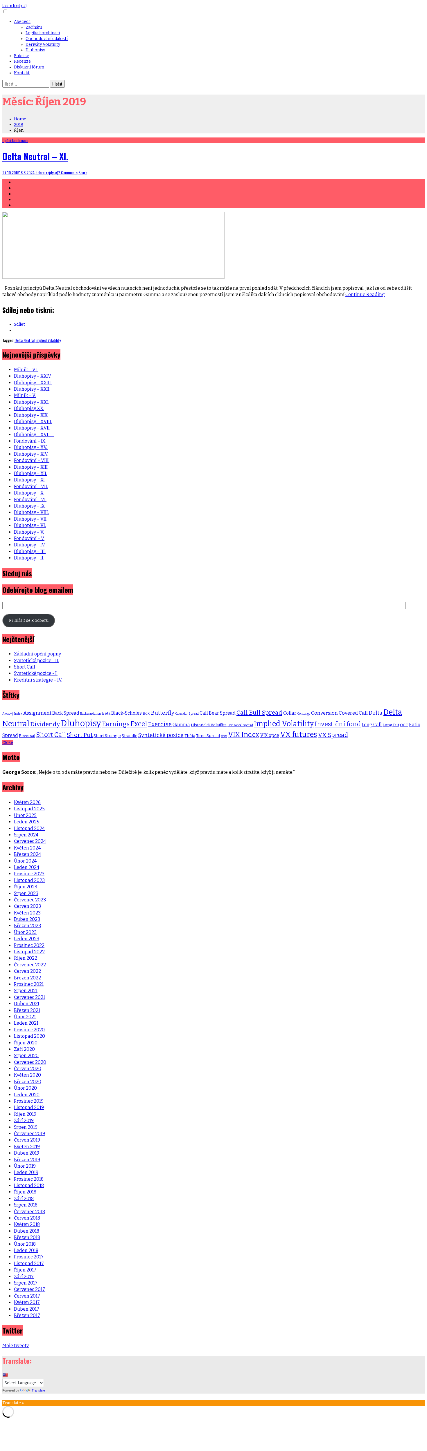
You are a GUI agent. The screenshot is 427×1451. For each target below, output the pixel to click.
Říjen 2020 (25, 1043)
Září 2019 (24, 1120)
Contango (303, 713)
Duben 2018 (26, 1231)
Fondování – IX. (30, 441)
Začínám (34, 27)
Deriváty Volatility (43, 44)
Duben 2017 (26, 1309)
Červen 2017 (27, 1296)
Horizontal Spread (240, 725)
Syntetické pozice (161, 735)
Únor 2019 (25, 1166)
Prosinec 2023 (29, 873)
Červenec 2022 (30, 965)
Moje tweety (15, 1345)
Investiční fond (338, 724)
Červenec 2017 (29, 1289)
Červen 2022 (27, 971)
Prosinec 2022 (29, 945)
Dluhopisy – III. (30, 551)
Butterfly (162, 712)
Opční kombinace (15, 140)
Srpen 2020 (26, 1055)
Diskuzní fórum (29, 67)
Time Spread (208, 735)
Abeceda (22, 21)
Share (82, 172)
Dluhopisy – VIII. (31, 512)
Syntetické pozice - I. (36, 673)
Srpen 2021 (25, 990)
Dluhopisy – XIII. (31, 467)
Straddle (129, 735)
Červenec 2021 (29, 997)
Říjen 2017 (25, 1270)
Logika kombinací (43, 32)
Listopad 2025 (29, 808)
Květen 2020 (27, 1075)
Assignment (37, 713)
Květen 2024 (27, 848)
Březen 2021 (27, 1010)
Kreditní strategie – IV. (38, 680)
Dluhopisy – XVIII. (33, 421)
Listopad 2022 (29, 951)
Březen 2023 (27, 925)
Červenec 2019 (29, 1133)
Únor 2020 (25, 1088)
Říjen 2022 (25, 958)
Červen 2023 (27, 906)
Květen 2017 (27, 1302)
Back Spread (65, 713)
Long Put (391, 724)
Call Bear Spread (218, 713)
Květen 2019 (27, 1146)
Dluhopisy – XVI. (34, 434)
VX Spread (333, 735)
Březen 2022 (27, 978)
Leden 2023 (26, 938)
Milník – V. (25, 395)
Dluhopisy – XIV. (33, 454)
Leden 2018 (26, 1250)
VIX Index (243, 735)
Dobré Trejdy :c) (14, 5)
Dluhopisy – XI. (30, 480)
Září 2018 (24, 1198)
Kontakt (22, 72)
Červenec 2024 (30, 841)
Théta (189, 735)
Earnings (116, 724)
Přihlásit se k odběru (29, 620)
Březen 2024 (27, 854)
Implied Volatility (48, 340)
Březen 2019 (27, 1159)
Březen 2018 (27, 1237)
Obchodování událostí (47, 38)
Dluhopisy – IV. (29, 545)
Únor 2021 (25, 1016)
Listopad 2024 (29, 828)
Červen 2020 (27, 1068)
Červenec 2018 (29, 1211)
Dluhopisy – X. (30, 493)
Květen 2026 (27, 802)
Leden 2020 (27, 1094)
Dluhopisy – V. (29, 532)
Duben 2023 (27, 919)
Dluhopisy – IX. (30, 506)
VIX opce (269, 735)
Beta (106, 713)
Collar (289, 713)
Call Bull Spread (259, 712)
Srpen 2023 (26, 893)
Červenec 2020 (30, 1062)
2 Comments (68, 172)
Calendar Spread (187, 713)
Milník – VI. (26, 369)
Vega (224, 736)
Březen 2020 (27, 1081)
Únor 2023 (25, 932)
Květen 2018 (27, 1224)
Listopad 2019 (29, 1107)
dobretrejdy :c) (46, 172)
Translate (38, 1390)
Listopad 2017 (29, 1263)
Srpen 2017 (25, 1283)
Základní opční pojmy (37, 654)
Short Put (80, 734)
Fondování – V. (29, 538)
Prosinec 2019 (29, 1101)
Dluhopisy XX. (29, 408)
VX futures (298, 734)
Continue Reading (365, 294)
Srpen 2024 (26, 835)
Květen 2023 (27, 913)
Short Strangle (107, 735)
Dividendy (45, 724)
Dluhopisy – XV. (31, 447)
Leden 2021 (26, 1023)
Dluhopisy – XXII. (35, 389)
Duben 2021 (26, 1003)
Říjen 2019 (25, 1114)
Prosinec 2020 (29, 1029)
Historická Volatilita (209, 724)
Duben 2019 (26, 1153)
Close (7, 742)
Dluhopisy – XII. (30, 473)
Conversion (324, 713)
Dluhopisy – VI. (30, 525)
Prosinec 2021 (29, 984)
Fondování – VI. (30, 499)
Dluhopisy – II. (29, 558)
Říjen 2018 (25, 1192)
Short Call (24, 667)
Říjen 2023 (25, 887)
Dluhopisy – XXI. (31, 402)
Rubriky (21, 55)
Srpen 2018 (25, 1205)
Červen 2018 (27, 1218)
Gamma (181, 724)
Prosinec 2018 (29, 1179)
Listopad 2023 (29, 880)
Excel (138, 724)
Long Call (372, 724)
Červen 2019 (27, 1140)
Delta (376, 712)
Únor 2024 (25, 861)
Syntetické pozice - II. (36, 660)
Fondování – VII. (31, 486)
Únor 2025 (25, 815)
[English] (5, 1375)
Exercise (160, 724)
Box (146, 713)
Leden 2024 (26, 867)
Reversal (27, 735)
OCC (404, 724)
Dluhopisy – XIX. (31, 415)
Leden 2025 (26, 822)
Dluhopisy (35, 50)
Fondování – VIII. (31, 460)
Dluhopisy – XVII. (32, 428)
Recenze (22, 61)
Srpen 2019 (25, 1127)
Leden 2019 (26, 1172)
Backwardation (90, 713)
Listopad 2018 (29, 1185)
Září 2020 (24, 1049)
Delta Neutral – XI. (35, 156)
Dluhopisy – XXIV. (32, 376)
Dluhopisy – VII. (30, 519)
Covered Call (353, 713)
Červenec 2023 (30, 900)
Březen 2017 (27, 1315)
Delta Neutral (25, 340)
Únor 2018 (25, 1244)
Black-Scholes (126, 713)
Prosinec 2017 (29, 1257)
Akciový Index (12, 713)
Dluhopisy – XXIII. (33, 382)
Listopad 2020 (29, 1036)
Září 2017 (24, 1276)
